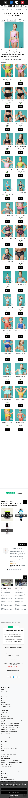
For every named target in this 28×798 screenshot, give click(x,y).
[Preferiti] (23, 6)
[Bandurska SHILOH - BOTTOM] (7, 346)
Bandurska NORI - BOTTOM (7, 377)
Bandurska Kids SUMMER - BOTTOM (7, 423)
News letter (4, 743)
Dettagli (7, 83)
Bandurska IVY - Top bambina (20, 124)
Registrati (4, 696)
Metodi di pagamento (7, 718)
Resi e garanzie (5, 716)
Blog (25, 577)
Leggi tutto (3, 62)
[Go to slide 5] (15, 569)
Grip (25, 501)
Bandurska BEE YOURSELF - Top (20, 170)
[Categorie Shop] (11, 2)
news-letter (4, 691)
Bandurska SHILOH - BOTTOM (7, 354)
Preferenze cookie (14, 795)
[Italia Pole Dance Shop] (12, 6)
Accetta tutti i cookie (14, 789)
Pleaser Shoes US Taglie (8, 729)
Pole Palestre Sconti (6, 768)
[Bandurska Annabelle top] (7, 231)
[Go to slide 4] (13, 569)
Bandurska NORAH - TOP (7, 215)
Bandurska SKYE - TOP (7, 307)
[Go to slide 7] (18, 569)
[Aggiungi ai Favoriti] (11, 74)
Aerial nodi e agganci (7, 764)
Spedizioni (4, 712)
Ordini (3, 700)
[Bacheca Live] (22, 2)
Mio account (4, 693)
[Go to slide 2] (9, 569)
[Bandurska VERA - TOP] (7, 254)
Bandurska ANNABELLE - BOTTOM (20, 239)
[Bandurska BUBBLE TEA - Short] (21, 70)
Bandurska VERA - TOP (7, 261)
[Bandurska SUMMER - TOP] (21, 392)
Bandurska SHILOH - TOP (20, 330)
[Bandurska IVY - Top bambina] (21, 116)
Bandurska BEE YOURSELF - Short (7, 78)
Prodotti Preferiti (5, 704)
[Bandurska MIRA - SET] (21, 185)
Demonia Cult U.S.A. (13, 655)
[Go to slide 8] (20, 569)
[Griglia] (26, 20)
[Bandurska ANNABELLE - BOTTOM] (21, 231)
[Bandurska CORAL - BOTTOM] (7, 323)
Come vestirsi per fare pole (8, 770)
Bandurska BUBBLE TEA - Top (7, 170)
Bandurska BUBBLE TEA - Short (20, 78)
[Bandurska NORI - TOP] (21, 346)
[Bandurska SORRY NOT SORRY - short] (7, 93)
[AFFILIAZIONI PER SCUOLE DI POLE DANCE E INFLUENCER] (7, 582)
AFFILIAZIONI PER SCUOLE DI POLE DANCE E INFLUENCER (6, 588)
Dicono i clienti (22, 544)
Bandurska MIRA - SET (21, 192)
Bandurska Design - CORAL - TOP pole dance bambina (20, 424)
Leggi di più (17, 641)
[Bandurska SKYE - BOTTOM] (21, 300)
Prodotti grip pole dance (7, 779)
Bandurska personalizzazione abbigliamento (13, 771)
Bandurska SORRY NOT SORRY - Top (20, 147)
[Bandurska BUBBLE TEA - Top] (7, 162)
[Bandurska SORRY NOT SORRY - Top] (21, 139)
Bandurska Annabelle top (7, 238)
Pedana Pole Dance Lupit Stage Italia (11, 762)
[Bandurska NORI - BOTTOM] (7, 369)
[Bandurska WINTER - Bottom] (7, 277)
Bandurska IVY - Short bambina (7, 124)
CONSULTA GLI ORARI (13, 666)
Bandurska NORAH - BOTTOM (20, 216)
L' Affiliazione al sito (6, 695)
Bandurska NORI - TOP (21, 353)
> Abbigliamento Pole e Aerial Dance (7, 9)
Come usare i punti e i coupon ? (10, 725)
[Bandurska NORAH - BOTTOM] (21, 208)
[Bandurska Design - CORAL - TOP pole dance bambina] (21, 415)
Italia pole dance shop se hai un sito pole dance (12, 720)
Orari (2, 750)
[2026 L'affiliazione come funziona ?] (21, 582)
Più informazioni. (16, 785)
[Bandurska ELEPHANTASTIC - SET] (7, 185)
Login (2, 689)
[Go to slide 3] (11, 569)
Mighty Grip (4, 773)
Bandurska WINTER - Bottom (7, 285)
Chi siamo (4, 744)
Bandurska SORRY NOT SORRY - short (7, 101)
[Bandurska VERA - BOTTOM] (21, 254)
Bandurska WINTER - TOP (20, 284)
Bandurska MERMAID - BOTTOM (7, 400)
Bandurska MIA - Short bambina (21, 101)
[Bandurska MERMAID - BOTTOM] (7, 392)
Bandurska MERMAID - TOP (21, 377)
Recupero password (6, 698)
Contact (3, 714)
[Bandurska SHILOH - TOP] (21, 323)
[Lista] (24, 20)
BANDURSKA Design (20, 9)
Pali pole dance (5, 758)
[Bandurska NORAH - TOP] (7, 208)
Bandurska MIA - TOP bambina (7, 147)
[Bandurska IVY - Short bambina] (7, 116)
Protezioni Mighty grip (7, 775)
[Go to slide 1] (7, 569)
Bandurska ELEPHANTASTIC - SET (7, 193)
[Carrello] (26, 6)
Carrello (3, 702)
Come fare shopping (6, 737)
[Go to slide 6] (17, 569)
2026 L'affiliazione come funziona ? (19, 588)
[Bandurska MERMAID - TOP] (21, 369)
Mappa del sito (5, 735)
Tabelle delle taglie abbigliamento (10, 727)
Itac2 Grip (4, 777)
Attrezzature (4, 756)
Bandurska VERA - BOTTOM (21, 262)
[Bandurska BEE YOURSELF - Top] (21, 162)
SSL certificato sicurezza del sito (10, 723)
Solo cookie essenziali (14, 792)
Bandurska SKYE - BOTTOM (21, 308)
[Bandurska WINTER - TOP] (21, 277)
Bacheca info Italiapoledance (9, 731)
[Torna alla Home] (5, 2)
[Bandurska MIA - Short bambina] (21, 93)
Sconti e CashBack (6, 706)
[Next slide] (25, 595)
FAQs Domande (5, 733)
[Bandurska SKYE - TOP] (7, 300)
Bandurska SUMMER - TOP (21, 400)
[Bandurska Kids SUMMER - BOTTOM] (7, 415)
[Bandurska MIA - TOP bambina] (7, 139)
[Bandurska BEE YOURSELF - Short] (7, 70)
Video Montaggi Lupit (7, 766)
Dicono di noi (4, 746)
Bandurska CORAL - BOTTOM (7, 331)
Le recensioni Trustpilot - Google (10, 748)
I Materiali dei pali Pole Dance (9, 760)
